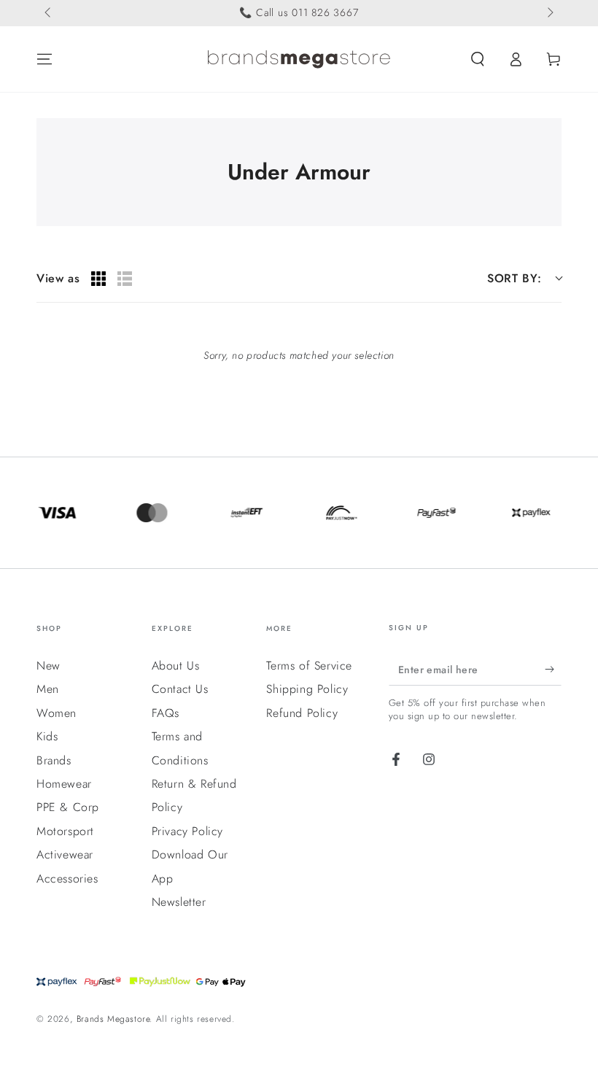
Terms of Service (309, 665)
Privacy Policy (187, 831)
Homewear (64, 783)
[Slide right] (549, 13)
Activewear (64, 854)
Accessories (67, 878)
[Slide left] (48, 13)
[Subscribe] (553, 669)
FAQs (165, 713)
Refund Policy (302, 713)
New (48, 665)
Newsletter (179, 901)
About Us (176, 665)
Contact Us (180, 689)
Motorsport (65, 831)
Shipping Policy (307, 689)
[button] (478, 59)
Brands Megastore (113, 1019)
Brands (53, 760)
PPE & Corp (67, 807)
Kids (47, 736)
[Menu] (44, 59)
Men (47, 689)
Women (56, 713)
